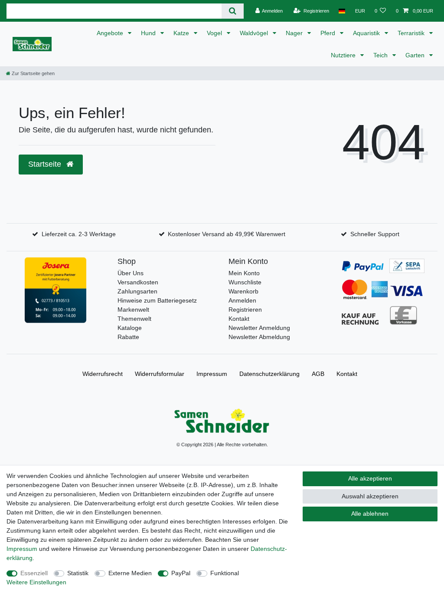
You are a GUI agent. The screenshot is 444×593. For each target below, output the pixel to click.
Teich (381, 55)
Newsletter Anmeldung (259, 327)
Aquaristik (367, 33)
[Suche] (233, 11)
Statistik (77, 573)
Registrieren (245, 309)
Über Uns (131, 273)
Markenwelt (133, 309)
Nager (295, 33)
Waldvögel (255, 33)
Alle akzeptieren (370, 478)
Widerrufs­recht (102, 373)
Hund (149, 33)
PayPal (180, 573)
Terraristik (412, 33)
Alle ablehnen (369, 513)
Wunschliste (245, 282)
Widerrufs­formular (159, 373)
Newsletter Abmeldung (259, 336)
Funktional (224, 573)
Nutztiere (344, 55)
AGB (318, 373)
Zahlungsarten (137, 291)
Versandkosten (138, 282)
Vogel (215, 33)
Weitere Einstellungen (36, 582)
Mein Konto (244, 273)
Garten (415, 55)
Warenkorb (243, 291)
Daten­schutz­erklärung (269, 373)
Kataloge (130, 327)
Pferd (328, 33)
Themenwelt (134, 318)
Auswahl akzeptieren (370, 496)
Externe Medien (130, 573)
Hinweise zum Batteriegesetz (157, 300)
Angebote (111, 33)
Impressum (211, 373)
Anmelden (242, 300)
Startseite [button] (45, 164)
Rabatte (128, 336)
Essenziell (34, 573)
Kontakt (239, 318)
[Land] (342, 11)
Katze (182, 33)
